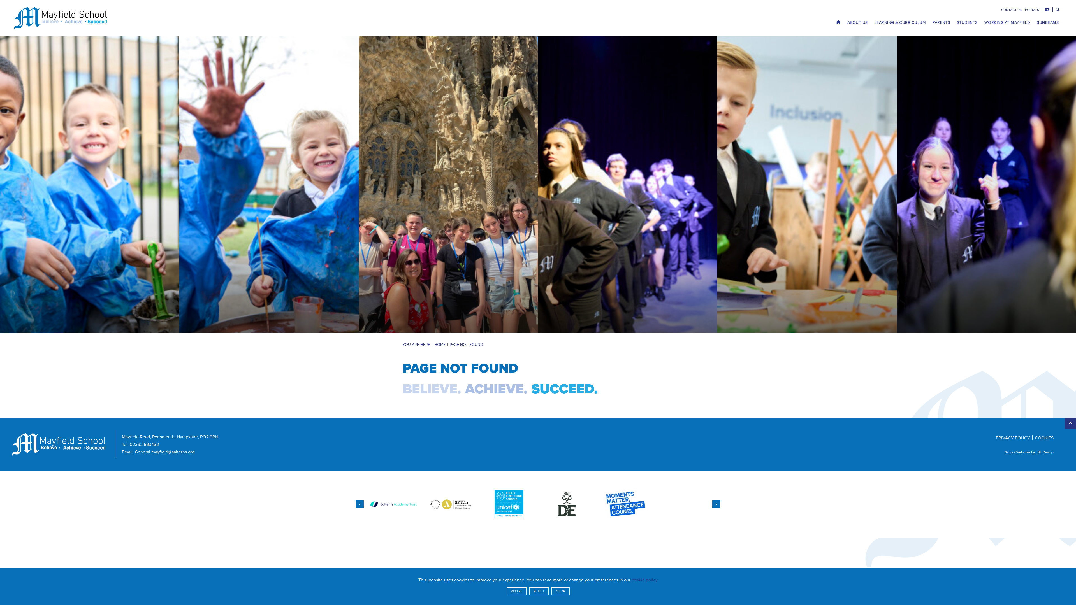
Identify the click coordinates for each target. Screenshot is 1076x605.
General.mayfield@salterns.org (164, 452)
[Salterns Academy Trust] (393, 504)
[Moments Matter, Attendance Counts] (625, 504)
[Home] (60, 18)
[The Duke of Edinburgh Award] (567, 504)
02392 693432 (144, 444)
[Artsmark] (451, 504)
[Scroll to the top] (1070, 423)
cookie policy (645, 580)
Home (440, 344)
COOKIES (1044, 438)
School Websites (1017, 452)
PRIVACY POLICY (1013, 438)
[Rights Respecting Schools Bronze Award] (509, 504)
